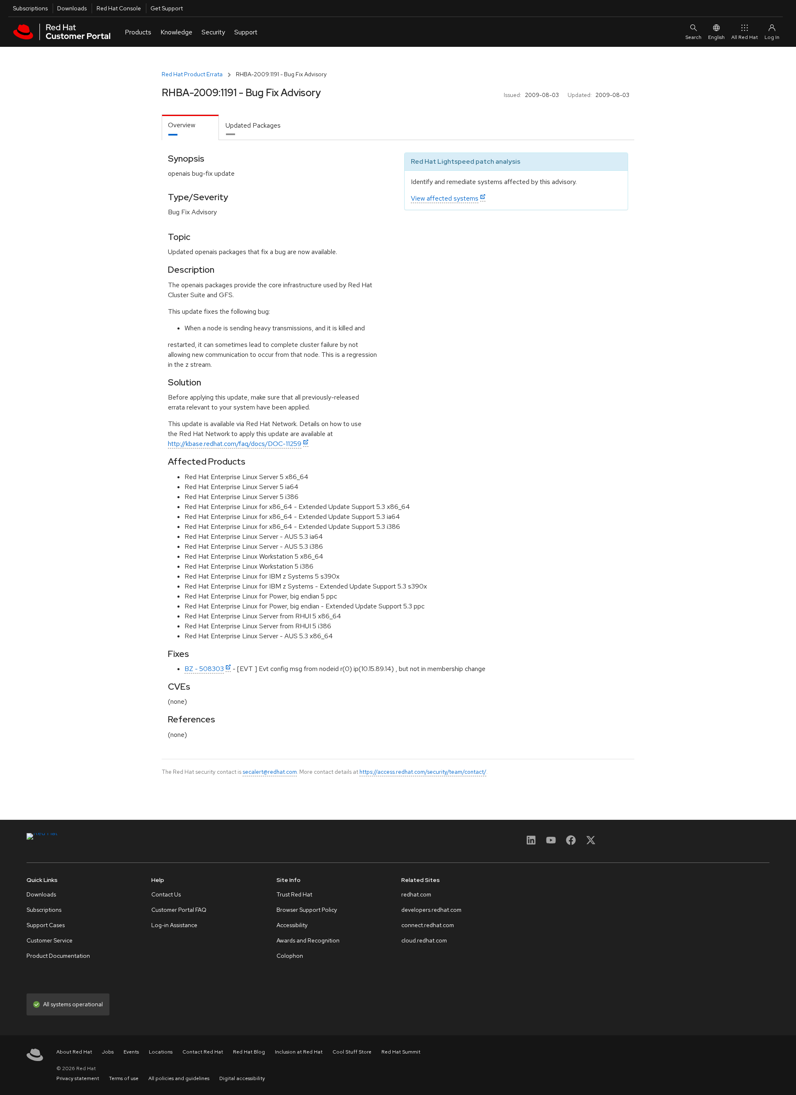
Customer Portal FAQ (178, 909)
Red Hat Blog (249, 1052)
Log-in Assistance (174, 925)
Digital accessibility (242, 1078)
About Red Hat (74, 1052)
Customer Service (50, 940)
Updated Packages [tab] (253, 125)
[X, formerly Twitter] (591, 842)
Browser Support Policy (307, 909)
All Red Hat (744, 37)
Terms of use (123, 1078)
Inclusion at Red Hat (299, 1052)
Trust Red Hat (294, 894)
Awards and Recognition (308, 940)
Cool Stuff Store (351, 1052)
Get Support (166, 8)
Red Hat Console (119, 8)
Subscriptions (30, 8)
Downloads (72, 8)
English (716, 37)
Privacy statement (77, 1078)
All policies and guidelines (178, 1078)
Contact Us (166, 894)
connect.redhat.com (427, 925)
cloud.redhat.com (424, 940)
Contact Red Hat (202, 1052)
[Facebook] (571, 842)
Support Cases (46, 925)
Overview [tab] (181, 125)
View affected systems (444, 198)
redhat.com (416, 894)
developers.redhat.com (431, 909)
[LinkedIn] (531, 842)
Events (131, 1052)
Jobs (108, 1052)
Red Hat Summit (400, 1052)
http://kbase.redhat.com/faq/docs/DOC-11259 (234, 443)
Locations (160, 1052)
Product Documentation (58, 955)
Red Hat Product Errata (192, 74)
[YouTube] (551, 842)
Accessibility (292, 925)
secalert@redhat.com (270, 771)
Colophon (290, 955)
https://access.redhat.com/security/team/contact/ (422, 771)
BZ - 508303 (204, 668)
